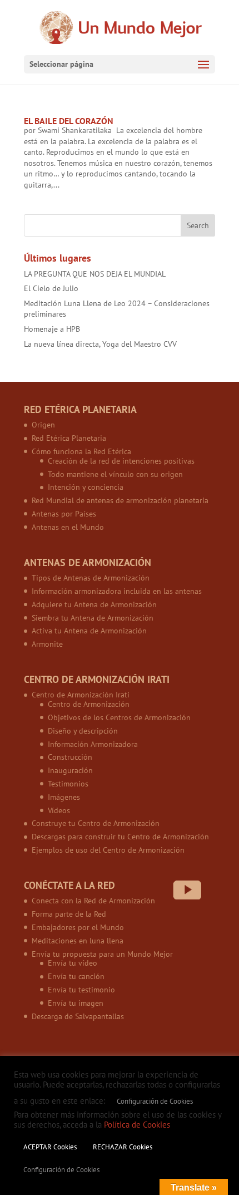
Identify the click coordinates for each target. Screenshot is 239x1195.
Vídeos (59, 810)
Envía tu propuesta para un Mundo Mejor (102, 954)
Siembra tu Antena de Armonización (92, 618)
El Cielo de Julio (51, 288)
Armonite (47, 644)
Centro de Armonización (89, 704)
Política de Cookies (137, 1124)
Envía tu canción (76, 976)
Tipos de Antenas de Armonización (91, 578)
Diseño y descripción (83, 731)
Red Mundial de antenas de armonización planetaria (120, 500)
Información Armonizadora (93, 744)
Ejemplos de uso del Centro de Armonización (108, 850)
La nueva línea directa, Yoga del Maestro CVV (100, 344)
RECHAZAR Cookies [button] (122, 1147)
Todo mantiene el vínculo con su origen (115, 474)
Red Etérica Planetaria (69, 438)
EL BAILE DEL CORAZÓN (68, 120)
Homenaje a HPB (52, 329)
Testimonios (68, 784)
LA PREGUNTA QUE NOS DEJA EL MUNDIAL (95, 274)
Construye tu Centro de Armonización (96, 823)
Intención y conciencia (85, 487)
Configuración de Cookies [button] (155, 1101)
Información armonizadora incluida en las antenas (117, 591)
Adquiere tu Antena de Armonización (94, 604)
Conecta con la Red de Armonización (93, 901)
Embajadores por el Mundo (78, 927)
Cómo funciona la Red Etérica (81, 451)
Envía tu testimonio (81, 990)
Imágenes (64, 797)
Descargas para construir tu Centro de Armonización (120, 837)
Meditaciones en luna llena (77, 941)
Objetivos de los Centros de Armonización (119, 717)
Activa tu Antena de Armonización (89, 631)
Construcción (70, 757)
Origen (43, 425)
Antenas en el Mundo (68, 527)
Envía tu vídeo (72, 963)
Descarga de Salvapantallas (78, 1016)
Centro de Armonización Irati (81, 695)
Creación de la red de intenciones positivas (121, 461)
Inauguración (70, 770)
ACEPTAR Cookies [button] (50, 1147)
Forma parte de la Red (69, 914)
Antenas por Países (64, 514)
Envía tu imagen (75, 1003)
